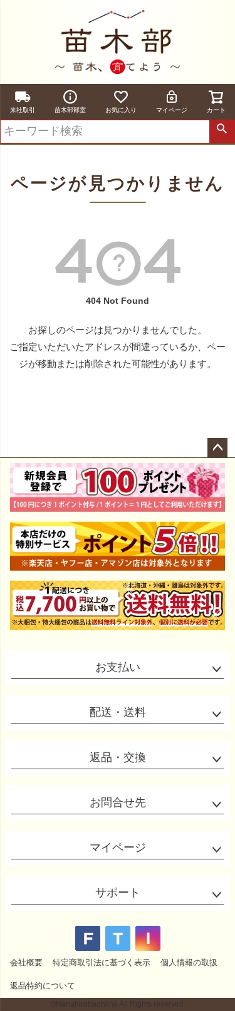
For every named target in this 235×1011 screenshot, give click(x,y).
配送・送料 (118, 712)
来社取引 (22, 109)
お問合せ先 (118, 802)
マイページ (171, 109)
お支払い (117, 667)
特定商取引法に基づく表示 (101, 962)
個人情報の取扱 (188, 962)
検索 (221, 131)
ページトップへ (217, 448)
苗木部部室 (70, 109)
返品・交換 (118, 757)
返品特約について (42, 985)
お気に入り (121, 109)
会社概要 (26, 962)
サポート (117, 892)
